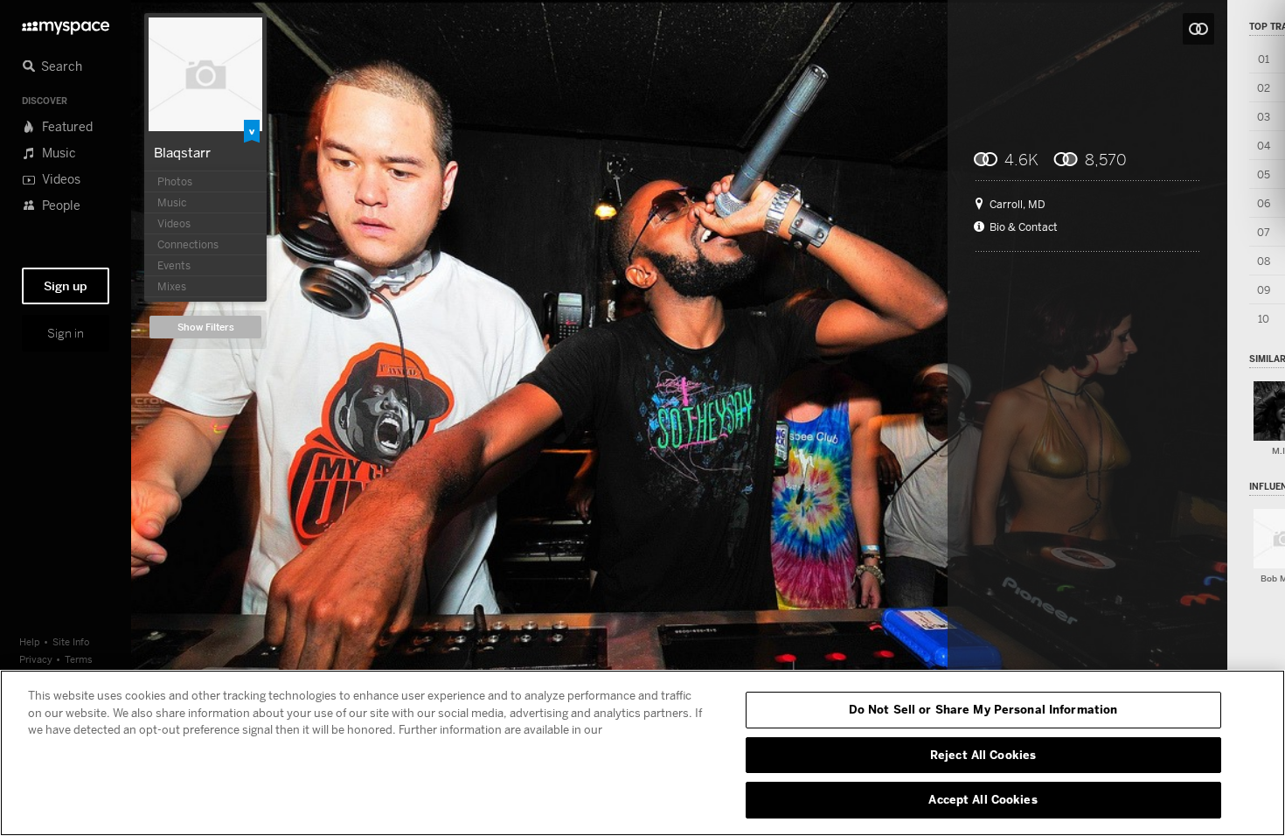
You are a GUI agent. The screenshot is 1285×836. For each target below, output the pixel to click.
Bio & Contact (1024, 227)
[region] (642, 753)
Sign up (65, 286)
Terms (79, 658)
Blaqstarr (182, 152)
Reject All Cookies (983, 755)
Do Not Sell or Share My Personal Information (983, 709)
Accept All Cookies (982, 799)
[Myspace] (65, 23)
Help (29, 641)
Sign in (65, 333)
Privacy (35, 658)
